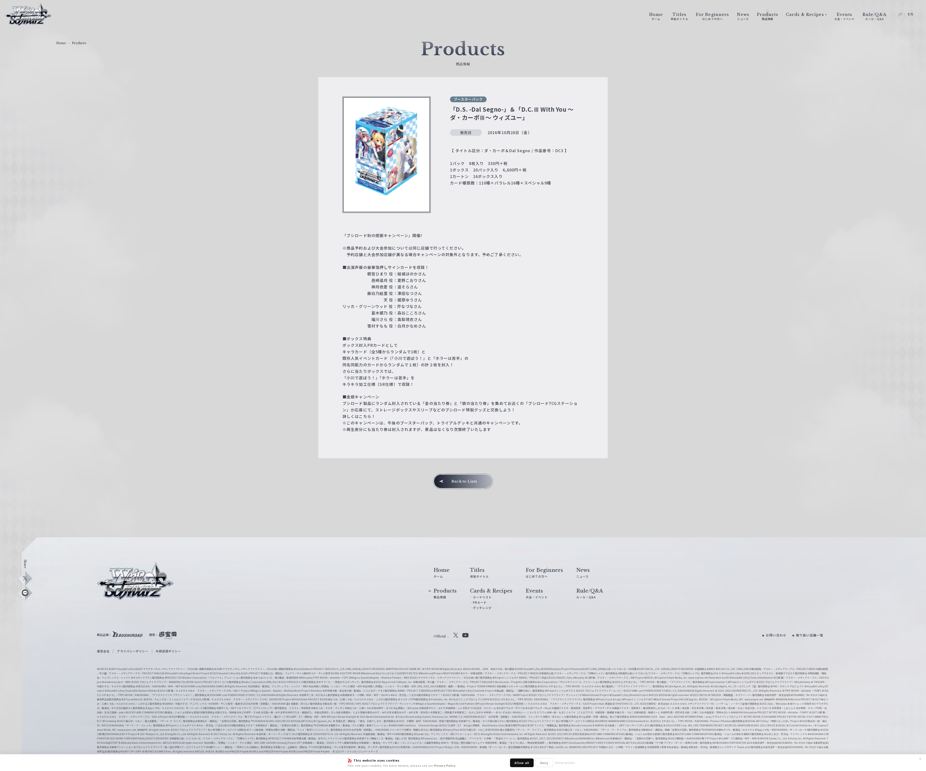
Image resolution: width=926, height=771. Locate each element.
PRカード (480, 602)
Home (61, 43)
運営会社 (103, 651)
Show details (565, 762)
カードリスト (482, 597)
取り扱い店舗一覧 (809, 635)
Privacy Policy (445, 765)
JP (900, 14)
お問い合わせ (776, 635)
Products (79, 43)
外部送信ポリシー (168, 651)
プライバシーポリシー (132, 651)
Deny (544, 763)
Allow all (521, 763)
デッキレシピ (482, 608)
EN (910, 14)
